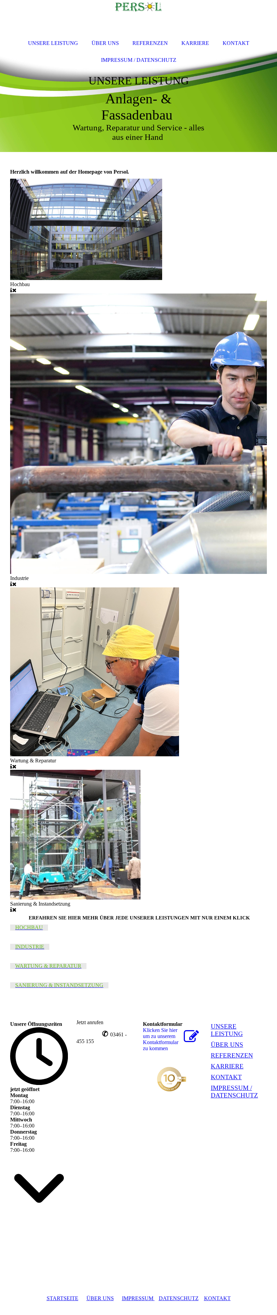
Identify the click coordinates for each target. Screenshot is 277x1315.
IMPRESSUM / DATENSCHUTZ (234, 1091)
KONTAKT (226, 1077)
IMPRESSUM (138, 1298)
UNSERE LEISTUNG (227, 1030)
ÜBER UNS (227, 1044)
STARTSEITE (62, 1298)
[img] (138, 101)
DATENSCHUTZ (179, 1298)
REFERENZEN (232, 1055)
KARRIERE (227, 1066)
